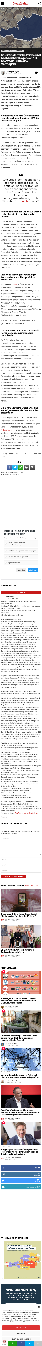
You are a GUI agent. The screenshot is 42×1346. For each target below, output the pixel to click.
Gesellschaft (31, 886)
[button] (39, 1307)
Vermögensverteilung (11, 475)
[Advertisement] (21, 501)
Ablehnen (21, 1333)
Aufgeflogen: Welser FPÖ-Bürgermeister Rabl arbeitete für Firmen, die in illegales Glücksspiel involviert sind (19, 1151)
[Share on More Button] (38, 1343)
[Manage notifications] (4, 1341)
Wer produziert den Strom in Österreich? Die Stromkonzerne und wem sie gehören (20, 1076)
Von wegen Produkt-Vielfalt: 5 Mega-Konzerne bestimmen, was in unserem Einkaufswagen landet (18, 1000)
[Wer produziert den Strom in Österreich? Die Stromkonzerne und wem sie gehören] (21, 1059)
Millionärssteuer (7, 430)
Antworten (21, 592)
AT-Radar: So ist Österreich (15, 1238)
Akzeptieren (21, 1328)
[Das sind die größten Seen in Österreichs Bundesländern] (22, 1278)
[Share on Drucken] (26, 467)
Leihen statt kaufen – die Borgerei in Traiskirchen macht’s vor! (17, 951)
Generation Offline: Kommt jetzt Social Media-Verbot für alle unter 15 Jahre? (19, 915)
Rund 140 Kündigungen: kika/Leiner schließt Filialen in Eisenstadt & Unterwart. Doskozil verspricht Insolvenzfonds (20, 1112)
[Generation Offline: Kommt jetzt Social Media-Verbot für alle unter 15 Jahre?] (21, 900)
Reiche (4, 473)
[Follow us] (39, 3)
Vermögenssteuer (17, 473)
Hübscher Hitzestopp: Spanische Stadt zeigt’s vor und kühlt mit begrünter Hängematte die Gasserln (19, 1038)
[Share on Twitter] (15, 467)
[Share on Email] (32, 467)
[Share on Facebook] (9, 467)
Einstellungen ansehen (21, 1339)
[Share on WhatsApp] (20, 467)
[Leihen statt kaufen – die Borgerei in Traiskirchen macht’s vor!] (21, 936)
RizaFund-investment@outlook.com (26, 813)
